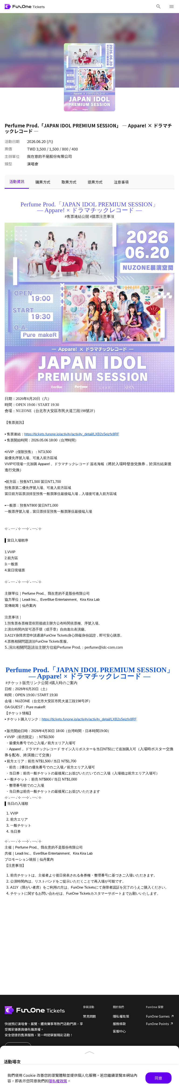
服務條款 (119, 1023)
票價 (8, 149)
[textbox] (89, 553)
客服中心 (119, 1031)
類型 (8, 164)
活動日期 (12, 141)
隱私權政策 (121, 1016)
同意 (158, 1078)
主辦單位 (12, 156)
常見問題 (89, 1016)
